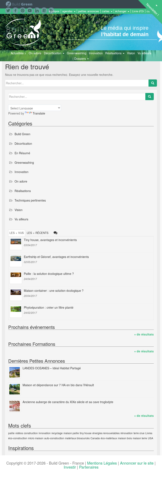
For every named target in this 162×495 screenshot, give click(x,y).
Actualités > (18, 53)
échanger (121, 11)
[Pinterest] (22, 10)
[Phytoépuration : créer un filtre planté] (15, 311)
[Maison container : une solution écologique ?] (15, 294)
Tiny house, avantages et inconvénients (50, 240)
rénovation (126, 433)
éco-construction (17, 438)
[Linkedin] (37, 10)
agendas (67, 11)
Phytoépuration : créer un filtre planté (48, 307)
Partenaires (89, 467)
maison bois (125, 438)
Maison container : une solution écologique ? (54, 290)
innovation (45, 433)
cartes (106, 11)
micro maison (35, 438)
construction (31, 433)
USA (150, 438)
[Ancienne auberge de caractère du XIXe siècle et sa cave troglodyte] (14, 406)
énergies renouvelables (106, 433)
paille (11, 433)
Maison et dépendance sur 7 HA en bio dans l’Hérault (58, 385)
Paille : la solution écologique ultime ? (49, 273)
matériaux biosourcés (77, 438)
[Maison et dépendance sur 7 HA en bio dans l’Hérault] (14, 389)
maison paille (71, 433)
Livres (148, 433)
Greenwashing (76, 53)
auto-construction (54, 438)
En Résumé (22, 153)
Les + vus (16, 233)
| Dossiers (80, 58)
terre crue (139, 433)
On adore (35, 53)
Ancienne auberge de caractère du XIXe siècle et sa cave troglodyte (68, 402)
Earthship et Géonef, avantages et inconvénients (56, 257)
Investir (70, 467)
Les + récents (38, 233)
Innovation (96, 53)
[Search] (152, 83)
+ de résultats (144, 334)
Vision (131, 53)
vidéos (19, 433)
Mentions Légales (102, 463)
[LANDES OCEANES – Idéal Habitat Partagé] (14, 372)
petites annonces (88, 11)
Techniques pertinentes (30, 200)
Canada (95, 438)
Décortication (53, 53)
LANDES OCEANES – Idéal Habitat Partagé (52, 368)
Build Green (22, 134)
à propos (54, 11)
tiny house (86, 433)
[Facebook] (15, 10)
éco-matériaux (109, 438)
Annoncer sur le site (137, 463)
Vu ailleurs (144, 53)
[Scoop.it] (44, 10)
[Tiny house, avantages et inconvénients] (15, 243)
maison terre (140, 438)
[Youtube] (30, 10)
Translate (39, 113)
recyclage (57, 433)
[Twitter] (8, 10)
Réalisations (113, 53)
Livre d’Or (138, 11)
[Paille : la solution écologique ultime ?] (15, 277)
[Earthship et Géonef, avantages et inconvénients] (15, 260)
